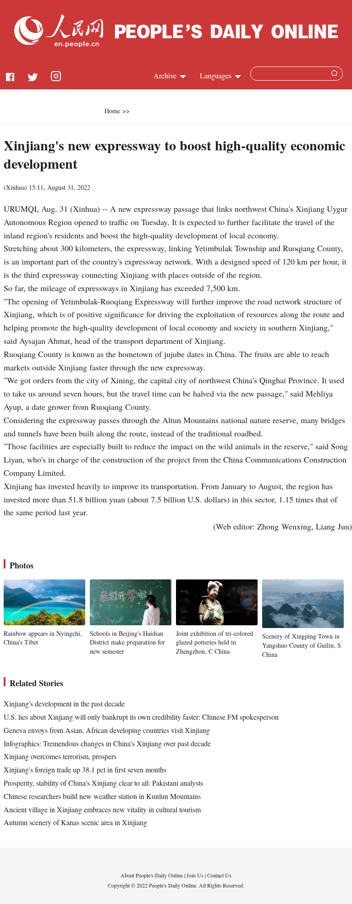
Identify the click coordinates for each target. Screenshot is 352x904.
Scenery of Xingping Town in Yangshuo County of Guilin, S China (301, 645)
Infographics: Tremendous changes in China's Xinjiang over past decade (107, 743)
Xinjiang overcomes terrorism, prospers (60, 756)
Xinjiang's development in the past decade (64, 703)
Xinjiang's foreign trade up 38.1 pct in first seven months (85, 769)
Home (112, 110)
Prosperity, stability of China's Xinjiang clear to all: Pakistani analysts (103, 783)
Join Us (196, 875)
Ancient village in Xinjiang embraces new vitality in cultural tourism (102, 809)
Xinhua (15, 187)
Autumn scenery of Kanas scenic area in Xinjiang (75, 822)
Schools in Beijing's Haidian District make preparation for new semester (127, 642)
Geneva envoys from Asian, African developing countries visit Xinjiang (107, 730)
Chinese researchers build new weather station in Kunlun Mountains (102, 796)
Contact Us (219, 875)
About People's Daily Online (152, 875)
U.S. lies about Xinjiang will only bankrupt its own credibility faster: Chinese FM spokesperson (141, 717)
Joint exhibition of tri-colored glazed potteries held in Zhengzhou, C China (214, 642)
